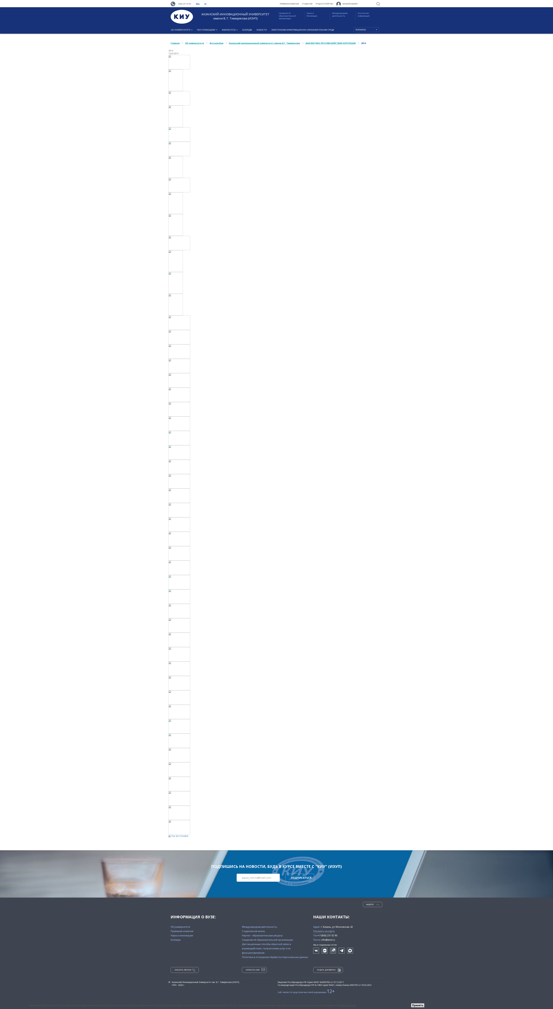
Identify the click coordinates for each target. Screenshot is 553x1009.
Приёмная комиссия (289, 4)
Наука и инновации (182, 935)
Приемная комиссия (182, 931)
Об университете (194, 43)
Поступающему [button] (206, 29)
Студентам (307, 4)
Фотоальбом (216, 43)
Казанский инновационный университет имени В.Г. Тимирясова (264, 43)
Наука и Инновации (312, 14)
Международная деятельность (339, 14)
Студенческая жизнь (253, 931)
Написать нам (253, 970)
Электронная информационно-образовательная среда (302, 29)
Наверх (370, 904)
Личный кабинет (350, 4)
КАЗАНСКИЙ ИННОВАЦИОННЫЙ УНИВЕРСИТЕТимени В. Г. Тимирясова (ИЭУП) (235, 16)
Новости (261, 29)
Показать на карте (324, 931)
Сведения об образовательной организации (287, 16)
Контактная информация (364, 14)
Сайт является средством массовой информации (306, 992)
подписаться (301, 877)
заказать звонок (183, 970)
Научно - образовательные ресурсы (262, 935)
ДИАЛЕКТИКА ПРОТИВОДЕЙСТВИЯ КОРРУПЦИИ (330, 43)
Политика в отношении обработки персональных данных (275, 957)
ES (205, 4)
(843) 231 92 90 (184, 4)
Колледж (247, 29)
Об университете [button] (181, 29)
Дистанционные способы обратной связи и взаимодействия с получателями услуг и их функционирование (266, 948)
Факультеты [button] (229, 29)
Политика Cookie (347, 1005)
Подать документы (326, 970)
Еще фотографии (179, 835)
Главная (175, 43)
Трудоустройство (324, 4)
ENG (198, 4)
